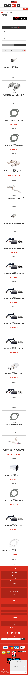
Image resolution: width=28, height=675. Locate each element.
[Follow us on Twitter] (11, 633)
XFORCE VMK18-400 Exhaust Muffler (14, 348)
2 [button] (14, 564)
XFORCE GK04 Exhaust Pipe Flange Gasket (14, 550)
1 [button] (13, 564)
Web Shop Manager (8, 672)
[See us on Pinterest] (15, 633)
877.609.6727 (14, 611)
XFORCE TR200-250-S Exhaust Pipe (14, 475)
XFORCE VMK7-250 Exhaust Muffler (14, 374)
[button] (12, 564)
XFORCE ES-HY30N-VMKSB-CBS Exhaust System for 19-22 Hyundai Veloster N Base (14, 450)
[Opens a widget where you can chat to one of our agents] (19, 667)
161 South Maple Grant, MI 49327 (14, 605)
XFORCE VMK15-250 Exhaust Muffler (14, 399)
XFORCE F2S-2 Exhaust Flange (14, 424)
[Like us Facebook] (8, 633)
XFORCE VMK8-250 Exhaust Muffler (14, 525)
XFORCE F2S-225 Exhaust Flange (14, 500)
